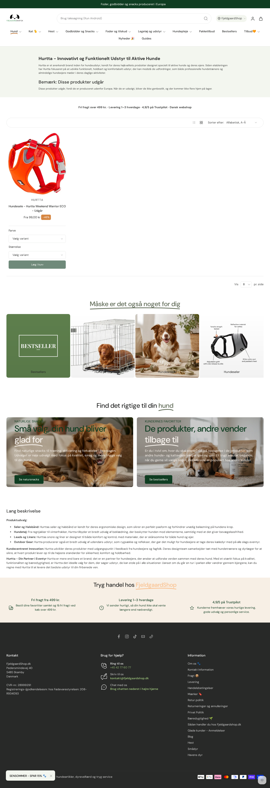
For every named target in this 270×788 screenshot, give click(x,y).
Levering (193, 682)
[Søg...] (205, 18)
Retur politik (196, 700)
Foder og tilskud (116, 31)
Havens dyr (195, 755)
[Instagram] (127, 636)
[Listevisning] (194, 122)
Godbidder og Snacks (80, 31)
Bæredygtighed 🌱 (200, 718)
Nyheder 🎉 (126, 39)
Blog (190, 736)
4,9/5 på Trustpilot (227, 602)
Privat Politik (196, 712)
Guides (146, 39)
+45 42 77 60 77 (120, 667)
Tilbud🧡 (250, 31)
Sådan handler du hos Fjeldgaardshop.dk (214, 724)
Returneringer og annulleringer (208, 706)
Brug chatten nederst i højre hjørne (134, 689)
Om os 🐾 (194, 663)
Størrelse (15, 247)
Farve (12, 230)
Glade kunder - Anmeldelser (206, 730)
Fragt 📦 (193, 676)
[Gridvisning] (201, 122)
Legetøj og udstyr (150, 31)
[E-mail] (143, 636)
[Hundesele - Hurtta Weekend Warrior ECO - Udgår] (37, 163)
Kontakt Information (201, 670)
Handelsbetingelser (200, 688)
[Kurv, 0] (261, 18)
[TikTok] (135, 636)
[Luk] (51, 775)
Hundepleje (180, 31)
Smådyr (193, 749)
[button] (231, 18)
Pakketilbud (207, 31)
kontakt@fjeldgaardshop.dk (129, 678)
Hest (51, 31)
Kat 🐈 (33, 31)
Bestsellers (229, 31)
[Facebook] (119, 636)
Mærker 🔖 (195, 694)
